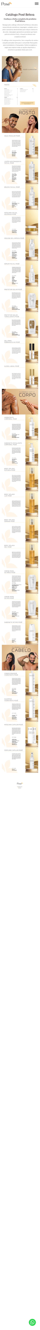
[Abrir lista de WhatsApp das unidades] (32, 1322)
